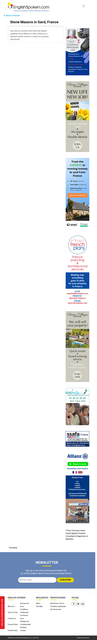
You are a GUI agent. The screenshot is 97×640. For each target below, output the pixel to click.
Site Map (39, 606)
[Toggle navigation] (83, 5)
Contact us (12, 618)
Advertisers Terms (57, 603)
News (38, 603)
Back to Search (12, 15)
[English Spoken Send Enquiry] (77, 439)
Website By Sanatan (83, 638)
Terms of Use (13, 612)
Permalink (13, 548)
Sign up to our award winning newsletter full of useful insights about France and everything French (46, 571)
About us (11, 606)
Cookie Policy (13, 630)
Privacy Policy (13, 624)
